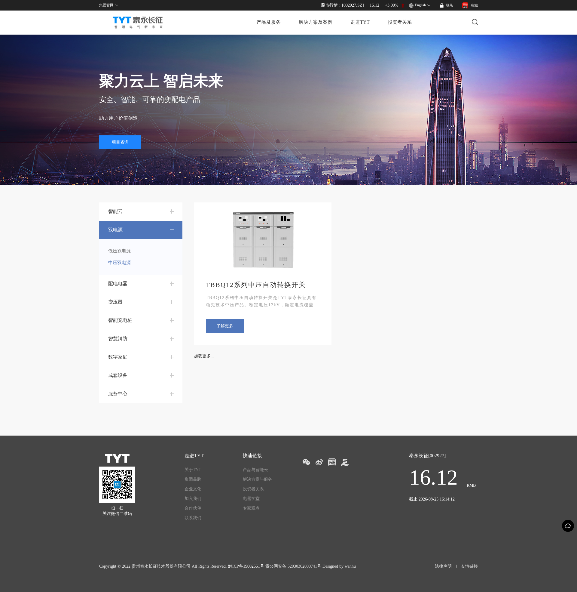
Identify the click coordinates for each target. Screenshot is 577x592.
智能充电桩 (120, 320)
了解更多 (224, 326)
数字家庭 (117, 356)
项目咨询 (120, 142)
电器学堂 (251, 498)
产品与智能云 (255, 469)
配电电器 (117, 283)
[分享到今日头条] (332, 462)
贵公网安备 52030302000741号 (293, 566)
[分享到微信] (306, 462)
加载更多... (204, 356)
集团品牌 (193, 479)
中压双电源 (119, 262)
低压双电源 (119, 250)
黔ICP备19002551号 (246, 566)
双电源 (115, 229)
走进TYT (360, 22)
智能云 (115, 211)
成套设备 (117, 375)
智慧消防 (117, 338)
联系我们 (193, 518)
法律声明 (443, 566)
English (420, 5)
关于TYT (193, 469)
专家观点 (251, 508)
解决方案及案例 (315, 22)
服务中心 (117, 393)
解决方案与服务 (257, 479)
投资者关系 (400, 22)
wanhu (350, 566)
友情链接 (469, 566)
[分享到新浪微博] (319, 462)
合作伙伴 (193, 508)
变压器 (115, 301)
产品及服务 (269, 22)
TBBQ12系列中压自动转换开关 (256, 284)
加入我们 (193, 498)
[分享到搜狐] (345, 462)
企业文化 (193, 489)
